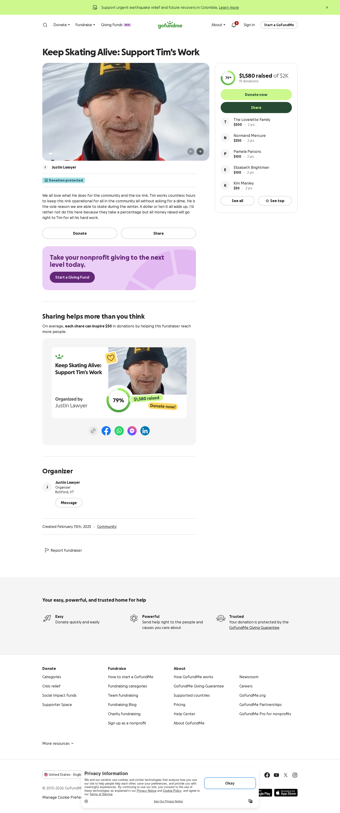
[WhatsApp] (119, 431)
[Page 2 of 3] (55, 153)
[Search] (45, 25)
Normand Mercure (250, 135)
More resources (56, 743)
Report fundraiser (66, 550)
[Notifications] (233, 25)
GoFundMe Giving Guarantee (254, 627)
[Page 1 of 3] (51, 153)
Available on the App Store (286, 793)
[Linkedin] (145, 431)
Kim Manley (244, 183)
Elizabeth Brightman (251, 167)
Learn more (229, 7)
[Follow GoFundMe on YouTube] (276, 775)
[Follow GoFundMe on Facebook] (267, 775)
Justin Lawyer (67, 482)
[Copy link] (93, 431)
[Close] (327, 7)
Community (107, 526)
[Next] (200, 151)
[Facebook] (106, 431)
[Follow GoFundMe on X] (285, 775)
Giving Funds (115, 25)
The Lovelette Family (252, 119)
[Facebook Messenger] (132, 431)
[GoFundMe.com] (170, 25)
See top (277, 201)
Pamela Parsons (247, 151)
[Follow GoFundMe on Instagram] (295, 775)
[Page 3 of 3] (58, 153)
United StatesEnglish (66, 774)
